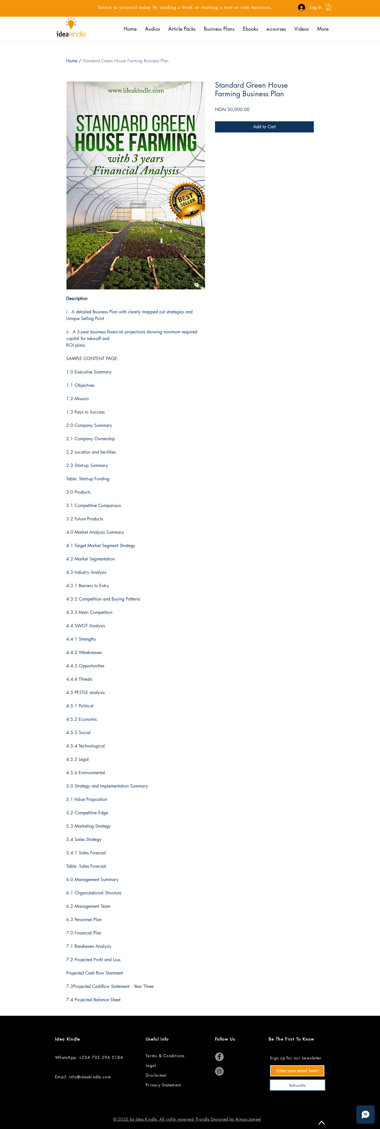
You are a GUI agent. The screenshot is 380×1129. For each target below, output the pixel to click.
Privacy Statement (164, 1085)
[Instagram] (219, 1071)
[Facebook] (219, 1056)
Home (71, 61)
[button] (329, 7)
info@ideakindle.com (90, 1076)
